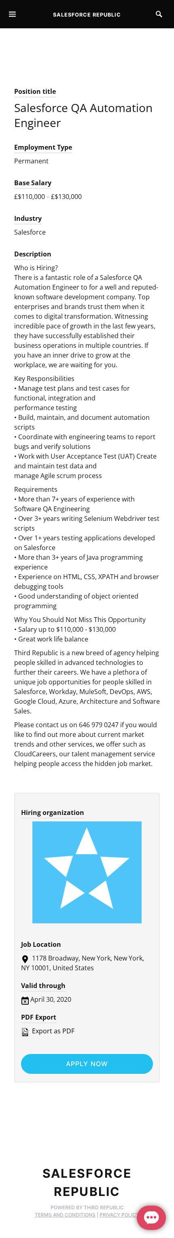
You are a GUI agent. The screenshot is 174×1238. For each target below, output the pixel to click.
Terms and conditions (65, 1215)
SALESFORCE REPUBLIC (87, 15)
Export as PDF (52, 1030)
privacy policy (119, 1215)
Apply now (87, 1064)
